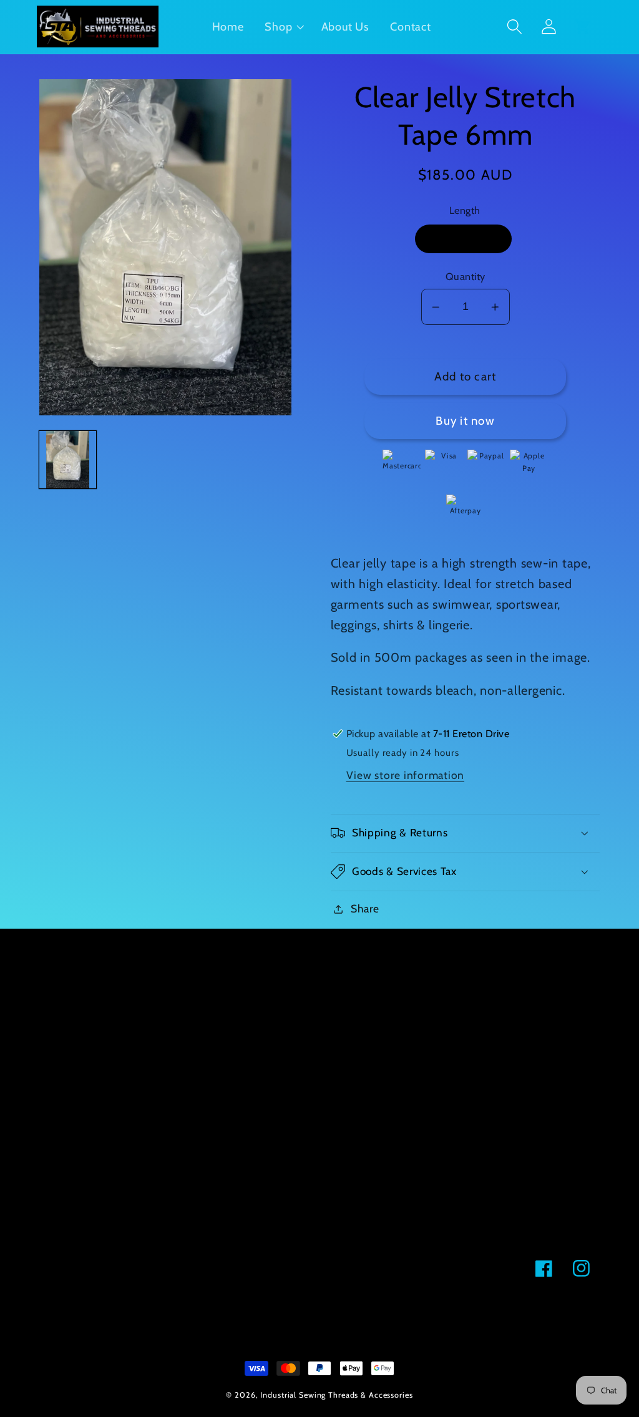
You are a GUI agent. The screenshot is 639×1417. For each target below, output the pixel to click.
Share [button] (365, 908)
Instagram (64, 1011)
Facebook (63, 985)
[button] (283, 26)
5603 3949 (254, 984)
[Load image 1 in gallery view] (68, 459)
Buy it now (465, 420)
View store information (405, 774)
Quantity (465, 276)
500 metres (463, 238)
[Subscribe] (302, 1268)
